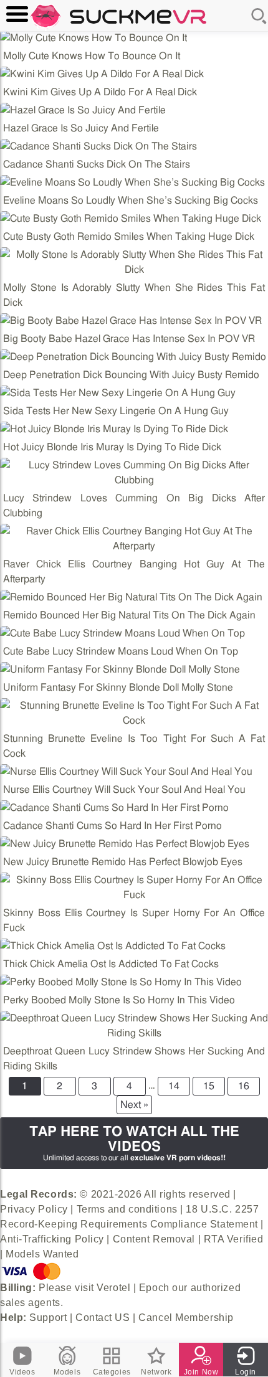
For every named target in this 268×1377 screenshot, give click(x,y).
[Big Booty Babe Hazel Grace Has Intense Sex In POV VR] (131, 320)
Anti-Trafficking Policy (52, 1239)
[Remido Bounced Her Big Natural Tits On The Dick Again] (131, 597)
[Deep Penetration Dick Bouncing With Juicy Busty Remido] (133, 356)
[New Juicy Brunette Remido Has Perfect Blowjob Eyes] (124, 843)
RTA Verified (234, 1239)
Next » (134, 1105)
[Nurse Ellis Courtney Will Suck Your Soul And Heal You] (126, 771)
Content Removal (154, 1239)
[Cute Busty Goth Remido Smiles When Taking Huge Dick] (130, 218)
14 (173, 1086)
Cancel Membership (186, 1317)
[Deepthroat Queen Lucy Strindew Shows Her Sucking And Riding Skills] (134, 1026)
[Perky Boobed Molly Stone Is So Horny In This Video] (121, 982)
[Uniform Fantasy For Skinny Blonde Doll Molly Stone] (120, 669)
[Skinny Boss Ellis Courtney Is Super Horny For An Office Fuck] (134, 887)
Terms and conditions (127, 1209)
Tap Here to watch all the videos (134, 1143)
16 (243, 1086)
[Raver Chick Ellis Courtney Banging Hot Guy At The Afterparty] (134, 539)
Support (48, 1317)
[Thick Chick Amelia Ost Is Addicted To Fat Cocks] (113, 946)
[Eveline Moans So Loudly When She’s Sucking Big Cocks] (132, 182)
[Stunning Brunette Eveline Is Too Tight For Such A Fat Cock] (134, 713)
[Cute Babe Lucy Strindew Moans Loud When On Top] (122, 633)
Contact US (102, 1317)
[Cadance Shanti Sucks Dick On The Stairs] (98, 146)
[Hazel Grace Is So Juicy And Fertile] (83, 110)
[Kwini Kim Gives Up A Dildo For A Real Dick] (102, 74)
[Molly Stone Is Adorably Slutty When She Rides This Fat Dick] (134, 262)
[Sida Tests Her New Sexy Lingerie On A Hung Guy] (118, 393)
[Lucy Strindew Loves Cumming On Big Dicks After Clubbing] (134, 473)
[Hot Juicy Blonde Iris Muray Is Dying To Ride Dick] (114, 429)
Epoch (154, 1287)
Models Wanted (42, 1254)
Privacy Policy (34, 1209)
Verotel (113, 1287)
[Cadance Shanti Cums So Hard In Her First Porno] (114, 807)
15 (208, 1086)
